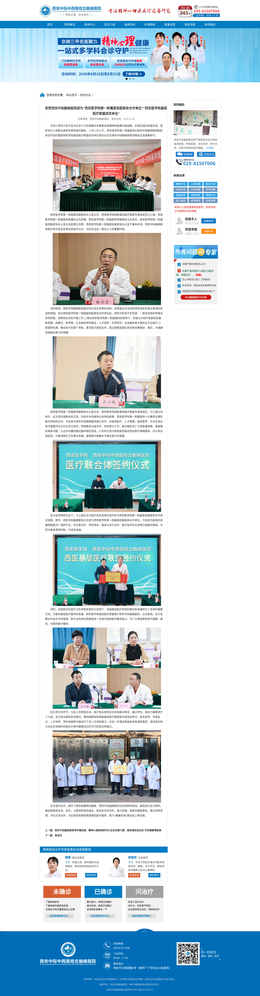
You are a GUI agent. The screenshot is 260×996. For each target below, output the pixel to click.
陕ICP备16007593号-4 (143, 990)
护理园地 (149, 24)
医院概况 (69, 24)
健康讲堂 (169, 24)
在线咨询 (71, 875)
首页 (50, 24)
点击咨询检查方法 (58, 916)
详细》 (199, 275)
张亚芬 (58, 835)
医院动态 (85, 95)
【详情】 (210, 148)
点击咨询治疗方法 (100, 916)
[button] (126, 79)
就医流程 (189, 24)
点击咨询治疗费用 (141, 916)
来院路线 (209, 24)
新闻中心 (89, 24)
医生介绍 (109, 24)
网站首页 (71, 95)
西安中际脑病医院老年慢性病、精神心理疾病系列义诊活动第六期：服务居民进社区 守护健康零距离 (108, 830)
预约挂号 (91, 875)
